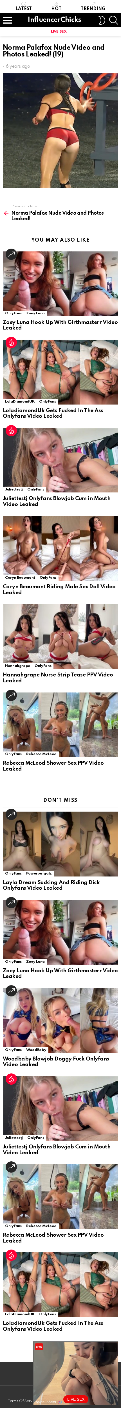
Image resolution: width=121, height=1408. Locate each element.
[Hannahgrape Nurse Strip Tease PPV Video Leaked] (60, 636)
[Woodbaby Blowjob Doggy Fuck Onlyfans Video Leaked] (60, 1020)
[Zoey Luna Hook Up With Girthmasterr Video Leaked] (60, 283)
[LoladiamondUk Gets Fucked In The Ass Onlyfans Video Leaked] (60, 372)
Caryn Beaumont (20, 578)
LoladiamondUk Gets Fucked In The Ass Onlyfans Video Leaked (53, 413)
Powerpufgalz (39, 873)
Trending (93, 9)
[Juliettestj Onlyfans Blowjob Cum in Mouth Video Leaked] (60, 460)
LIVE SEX (58, 31)
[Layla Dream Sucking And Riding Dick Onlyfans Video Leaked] (60, 844)
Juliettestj (14, 489)
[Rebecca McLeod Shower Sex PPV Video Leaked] (60, 724)
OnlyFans (13, 313)
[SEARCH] (113, 20)
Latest (23, 9)
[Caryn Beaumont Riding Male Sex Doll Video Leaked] (60, 548)
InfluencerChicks (54, 20)
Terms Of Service (22, 1401)
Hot (56, 9)
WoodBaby (36, 1050)
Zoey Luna (35, 313)
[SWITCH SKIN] (101, 20)
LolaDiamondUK (20, 401)
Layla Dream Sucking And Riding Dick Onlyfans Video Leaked (51, 885)
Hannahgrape (17, 666)
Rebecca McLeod (41, 754)
